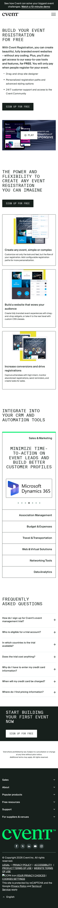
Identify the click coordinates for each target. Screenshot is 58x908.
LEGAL (6, 865)
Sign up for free (18, 106)
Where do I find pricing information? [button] (23, 692)
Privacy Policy (18, 886)
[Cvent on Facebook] (16, 846)
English (10, 896)
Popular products (12, 794)
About (5, 787)
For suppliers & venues (15, 817)
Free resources (11, 802)
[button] (29, 135)
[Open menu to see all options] (53, 14)
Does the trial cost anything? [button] (18, 657)
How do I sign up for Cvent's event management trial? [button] (22, 619)
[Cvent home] (10, 14)
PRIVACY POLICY (22, 865)
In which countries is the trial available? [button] (18, 644)
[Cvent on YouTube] (35, 846)
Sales (5, 780)
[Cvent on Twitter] (22, 846)
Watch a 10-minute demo (35, 7)
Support (7, 809)
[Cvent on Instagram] (41, 846)
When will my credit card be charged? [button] (23, 681)
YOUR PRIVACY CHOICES (31, 876)
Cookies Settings (13, 879)
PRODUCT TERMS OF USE (17, 868)
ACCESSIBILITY (43, 865)
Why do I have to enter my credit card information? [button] (23, 669)
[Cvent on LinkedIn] (29, 846)
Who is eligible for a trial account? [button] (21, 632)
